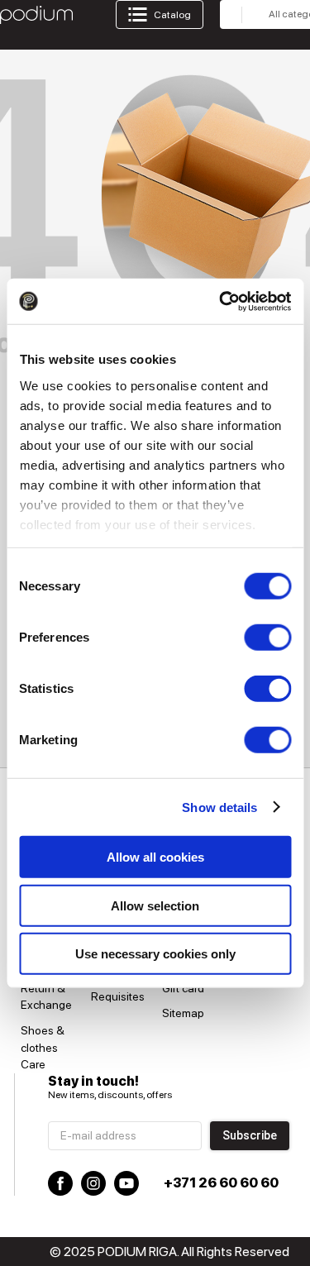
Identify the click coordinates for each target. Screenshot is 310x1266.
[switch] (267, 637)
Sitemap (183, 1013)
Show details (219, 807)
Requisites (118, 996)
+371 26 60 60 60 (221, 1183)
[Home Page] (36, 15)
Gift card (183, 988)
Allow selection (155, 905)
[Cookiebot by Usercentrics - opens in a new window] (220, 301)
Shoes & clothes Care (42, 1047)
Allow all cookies (155, 857)
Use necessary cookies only (155, 954)
